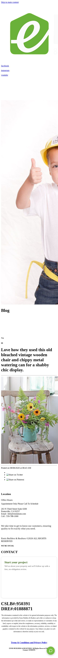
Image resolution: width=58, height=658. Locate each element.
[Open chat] (51, 651)
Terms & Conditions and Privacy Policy (29, 642)
